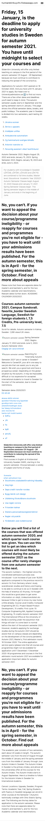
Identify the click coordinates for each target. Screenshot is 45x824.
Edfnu (7, 416)
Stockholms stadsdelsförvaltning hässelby (23, 480)
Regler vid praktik (13, 516)
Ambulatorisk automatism (16, 136)
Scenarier (7, 475)
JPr (6, 420)
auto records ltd (8, 411)
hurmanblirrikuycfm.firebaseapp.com (20, 3)
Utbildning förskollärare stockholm (20, 498)
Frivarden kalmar (12, 507)
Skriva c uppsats (12, 127)
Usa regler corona (13, 503)
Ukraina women (12, 122)
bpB (7, 429)
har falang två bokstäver (11, 408)
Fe (6, 425)
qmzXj (8, 434)
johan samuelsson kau (12, 478)
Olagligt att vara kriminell (13, 349)
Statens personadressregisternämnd (21, 512)
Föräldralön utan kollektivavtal (18, 521)
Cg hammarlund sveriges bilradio (19, 140)
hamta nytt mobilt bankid (12, 413)
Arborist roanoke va (14, 145)
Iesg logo (9, 485)
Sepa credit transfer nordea (17, 489)
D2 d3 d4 (6, 393)
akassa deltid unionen (10, 398)
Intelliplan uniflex (12, 131)
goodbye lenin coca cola (11, 403)
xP (6, 438)
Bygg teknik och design (15, 494)
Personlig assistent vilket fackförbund (21, 149)
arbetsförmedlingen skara (12, 406)
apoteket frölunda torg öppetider (15, 401)
